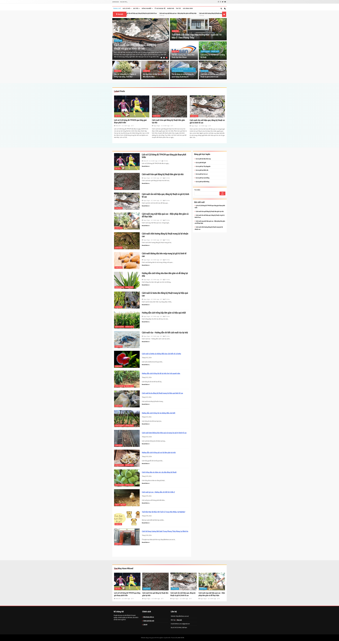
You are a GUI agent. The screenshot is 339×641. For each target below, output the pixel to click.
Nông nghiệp (146, 8)
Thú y (117, 505)
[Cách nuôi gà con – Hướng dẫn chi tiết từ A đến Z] (127, 497)
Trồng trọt (215, 51)
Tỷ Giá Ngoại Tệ (159, 8)
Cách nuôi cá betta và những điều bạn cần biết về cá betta (161, 354)
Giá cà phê (126, 8)
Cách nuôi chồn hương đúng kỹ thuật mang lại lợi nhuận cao (151, 13)
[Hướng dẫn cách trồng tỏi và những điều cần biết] (127, 418)
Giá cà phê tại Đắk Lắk (202, 170)
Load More (151, 551)
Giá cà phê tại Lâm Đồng (202, 178)
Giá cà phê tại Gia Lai (202, 174)
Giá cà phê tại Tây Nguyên (203, 166)
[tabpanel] (140, 39)
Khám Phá (170, 8)
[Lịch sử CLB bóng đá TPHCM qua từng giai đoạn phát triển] (131, 106)
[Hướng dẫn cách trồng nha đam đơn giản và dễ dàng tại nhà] (127, 280)
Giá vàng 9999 (188, 8)
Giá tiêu (136, 8)
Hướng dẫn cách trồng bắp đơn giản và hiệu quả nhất (164, 312)
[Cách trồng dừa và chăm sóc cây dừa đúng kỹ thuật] (127, 477)
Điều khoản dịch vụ (148, 617)
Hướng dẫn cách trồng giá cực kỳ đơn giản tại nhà (159, 452)
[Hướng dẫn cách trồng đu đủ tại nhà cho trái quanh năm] (127, 379)
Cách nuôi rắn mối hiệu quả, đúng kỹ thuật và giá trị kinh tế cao (165, 195)
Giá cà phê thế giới (201, 162)
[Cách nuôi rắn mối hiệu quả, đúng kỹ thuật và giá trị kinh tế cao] (207, 106)
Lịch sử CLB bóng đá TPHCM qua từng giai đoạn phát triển (219, 13)
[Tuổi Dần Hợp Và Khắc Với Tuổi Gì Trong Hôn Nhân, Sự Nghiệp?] (127, 517)
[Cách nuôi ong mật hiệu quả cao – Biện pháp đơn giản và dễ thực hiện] (127, 220)
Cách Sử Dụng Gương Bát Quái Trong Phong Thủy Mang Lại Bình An (165, 531)
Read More (145, 166)
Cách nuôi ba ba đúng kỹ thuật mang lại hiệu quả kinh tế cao (162, 393)
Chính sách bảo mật (148, 621)
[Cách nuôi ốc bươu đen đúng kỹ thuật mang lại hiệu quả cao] (127, 300)
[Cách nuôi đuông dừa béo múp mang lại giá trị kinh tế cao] (127, 260)
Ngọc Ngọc (157, 126)
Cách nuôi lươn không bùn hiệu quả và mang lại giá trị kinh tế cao (164, 433)
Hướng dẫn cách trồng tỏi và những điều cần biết (158, 413)
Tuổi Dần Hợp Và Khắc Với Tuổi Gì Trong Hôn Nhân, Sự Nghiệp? (163, 512)
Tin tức (178, 8)
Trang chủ (117, 8)
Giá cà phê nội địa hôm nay (203, 159)
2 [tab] (164, 58)
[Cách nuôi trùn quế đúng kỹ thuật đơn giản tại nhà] (169, 106)
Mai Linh (118, 126)
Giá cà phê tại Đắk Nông (202, 181)
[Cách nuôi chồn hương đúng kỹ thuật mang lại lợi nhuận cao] (127, 240)
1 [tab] (161, 58)
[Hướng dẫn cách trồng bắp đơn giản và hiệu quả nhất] (127, 319)
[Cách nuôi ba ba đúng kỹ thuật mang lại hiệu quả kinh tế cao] (127, 398)
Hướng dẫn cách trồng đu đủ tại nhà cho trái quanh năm (161, 373)
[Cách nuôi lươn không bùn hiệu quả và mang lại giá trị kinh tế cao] (127, 438)
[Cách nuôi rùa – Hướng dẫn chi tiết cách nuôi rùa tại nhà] (127, 339)
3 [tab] (167, 58)
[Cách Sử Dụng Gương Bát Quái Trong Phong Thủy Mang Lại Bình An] (127, 536)
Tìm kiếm (197, 190)
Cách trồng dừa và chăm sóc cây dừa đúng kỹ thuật (159, 472)
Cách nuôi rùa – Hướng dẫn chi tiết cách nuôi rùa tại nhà (165, 332)
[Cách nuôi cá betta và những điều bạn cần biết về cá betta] (127, 359)
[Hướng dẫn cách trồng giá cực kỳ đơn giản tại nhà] (127, 458)
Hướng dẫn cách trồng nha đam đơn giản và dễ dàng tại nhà (165, 274)
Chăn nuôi (118, 41)
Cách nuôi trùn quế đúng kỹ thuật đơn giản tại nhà (162, 174)
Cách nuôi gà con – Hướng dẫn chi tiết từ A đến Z (158, 492)
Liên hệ (145, 624)
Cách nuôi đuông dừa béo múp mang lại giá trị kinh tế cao (185, 13)
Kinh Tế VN (181, 637)
